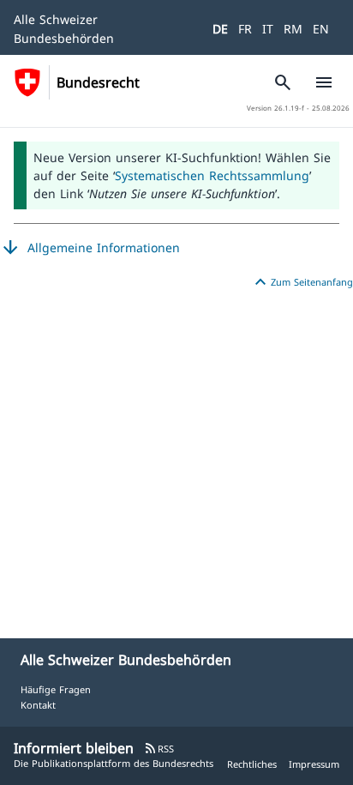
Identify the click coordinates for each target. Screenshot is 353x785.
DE (220, 29)
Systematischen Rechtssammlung (212, 175)
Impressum (314, 764)
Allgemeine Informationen (90, 248)
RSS (159, 748)
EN (321, 29)
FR (245, 29)
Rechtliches (252, 764)
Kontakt (38, 704)
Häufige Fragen (56, 689)
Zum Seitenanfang (301, 282)
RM (293, 29)
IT (267, 29)
